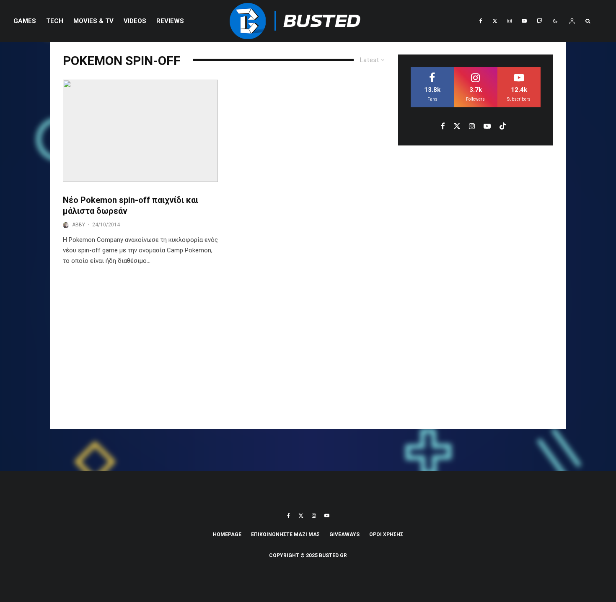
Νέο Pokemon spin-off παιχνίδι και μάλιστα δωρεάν (130, 205)
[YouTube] (524, 21)
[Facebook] (480, 21)
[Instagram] (509, 21)
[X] (494, 21)
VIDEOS (135, 21)
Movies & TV (93, 21)
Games (24, 21)
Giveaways (344, 534)
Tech (54, 21)
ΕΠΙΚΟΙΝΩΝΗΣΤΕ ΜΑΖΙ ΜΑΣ (285, 534)
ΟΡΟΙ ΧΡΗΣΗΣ (386, 534)
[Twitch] (539, 21)
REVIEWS (170, 21)
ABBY (78, 225)
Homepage (227, 534)
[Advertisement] (308, 354)
